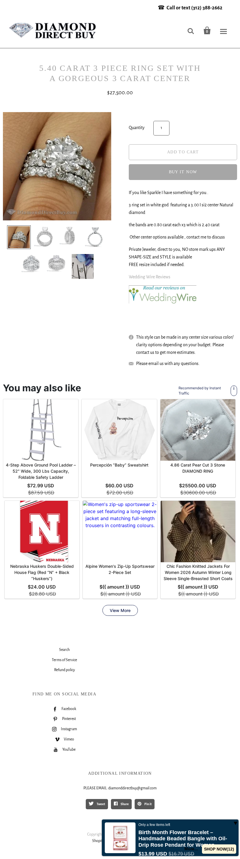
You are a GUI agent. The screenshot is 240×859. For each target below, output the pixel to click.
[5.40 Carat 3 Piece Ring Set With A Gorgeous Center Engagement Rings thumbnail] (19, 237)
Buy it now (183, 172)
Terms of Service (64, 660)
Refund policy (64, 670)
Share (124, 804)
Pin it (148, 804)
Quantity (137, 127)
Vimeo (69, 739)
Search (64, 650)
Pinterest (69, 719)
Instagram (69, 729)
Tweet (100, 804)
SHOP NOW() (219, 849)
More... (191, 848)
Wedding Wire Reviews (149, 277)
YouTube (69, 749)
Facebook (68, 709)
